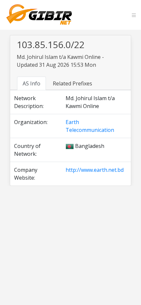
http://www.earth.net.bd (95, 169)
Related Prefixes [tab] (72, 83)
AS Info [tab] (31, 83)
